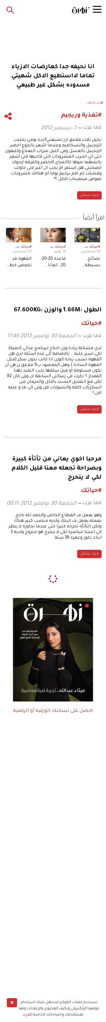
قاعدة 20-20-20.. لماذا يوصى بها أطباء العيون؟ (53, 263)
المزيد (27, 1015)
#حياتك (94, 247)
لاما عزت (92, 127)
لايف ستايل (89, 195)
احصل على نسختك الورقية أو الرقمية (53, 711)
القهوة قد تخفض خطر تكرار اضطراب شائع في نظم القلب (20, 263)
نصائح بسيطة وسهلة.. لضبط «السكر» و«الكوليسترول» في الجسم (87, 263)
